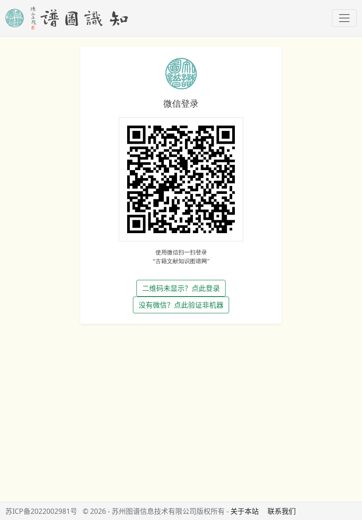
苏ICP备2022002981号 (41, 511)
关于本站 (244, 511)
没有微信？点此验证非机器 (181, 305)
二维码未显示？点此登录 (181, 288)
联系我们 (282, 511)
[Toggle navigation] (344, 18)
